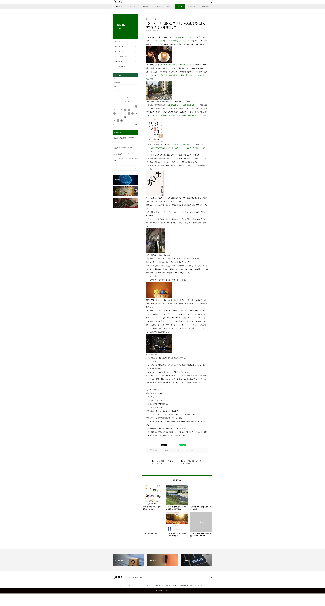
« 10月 (114, 124)
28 (121, 120)
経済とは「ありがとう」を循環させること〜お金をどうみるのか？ (177, 115)
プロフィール (191, 6)
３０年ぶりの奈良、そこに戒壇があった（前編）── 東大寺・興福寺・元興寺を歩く (125, 154)
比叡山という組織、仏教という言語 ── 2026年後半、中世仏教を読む (125, 159)
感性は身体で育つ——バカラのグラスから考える (123, 142)
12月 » (136, 124)
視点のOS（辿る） (120, 51)
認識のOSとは (117, 82)
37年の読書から (117, 90)
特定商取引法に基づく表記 (186, 585)
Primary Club (179, 37)
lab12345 (155, 450)
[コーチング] (125, 195)
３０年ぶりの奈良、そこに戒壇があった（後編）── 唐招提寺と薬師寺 (125, 148)
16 (128, 113)
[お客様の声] (162, 565)
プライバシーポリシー (199, 585)
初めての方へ (119, 6)
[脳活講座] (125, 184)
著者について (116, 86)
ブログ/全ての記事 (120, 66)
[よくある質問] (128, 565)
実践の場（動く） (120, 61)
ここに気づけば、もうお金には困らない (181, 105)
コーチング (157, 6)
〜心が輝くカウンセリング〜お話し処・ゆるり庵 (178, 65)
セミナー (147, 585)
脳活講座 (145, 6)
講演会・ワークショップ (170, 451)
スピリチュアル (180, 451)
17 (132, 113)
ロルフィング (133, 6)
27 (117, 120)
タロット (169, 6)
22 (125, 117)
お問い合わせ (205, 6)
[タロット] (125, 206)
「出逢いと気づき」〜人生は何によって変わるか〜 (171, 41)
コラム (151, 19)
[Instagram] (209, 577)
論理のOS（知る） (120, 46)
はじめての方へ (117, 78)
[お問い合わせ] (196, 565)
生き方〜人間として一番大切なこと (180, 144)
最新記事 (117, 41)
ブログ (180, 6)
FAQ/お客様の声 (166, 585)
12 (114, 113)
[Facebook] (211, 577)
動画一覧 (158, 585)
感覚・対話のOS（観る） (122, 56)
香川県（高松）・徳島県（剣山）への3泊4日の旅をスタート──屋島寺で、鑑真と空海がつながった (125, 138)
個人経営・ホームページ (158, 451)
